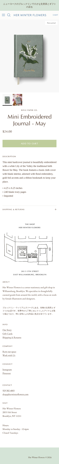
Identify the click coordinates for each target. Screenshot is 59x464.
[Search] (10, 15)
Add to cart (29, 143)
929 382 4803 (8, 390)
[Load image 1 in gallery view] (29, 55)
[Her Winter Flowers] (30, 15)
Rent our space (9, 351)
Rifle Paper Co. (29, 110)
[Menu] (3, 15)
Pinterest (7, 373)
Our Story (7, 329)
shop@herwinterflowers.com (15, 394)
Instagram (7, 369)
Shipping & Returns (14, 209)
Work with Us (9, 355)
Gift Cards (7, 333)
